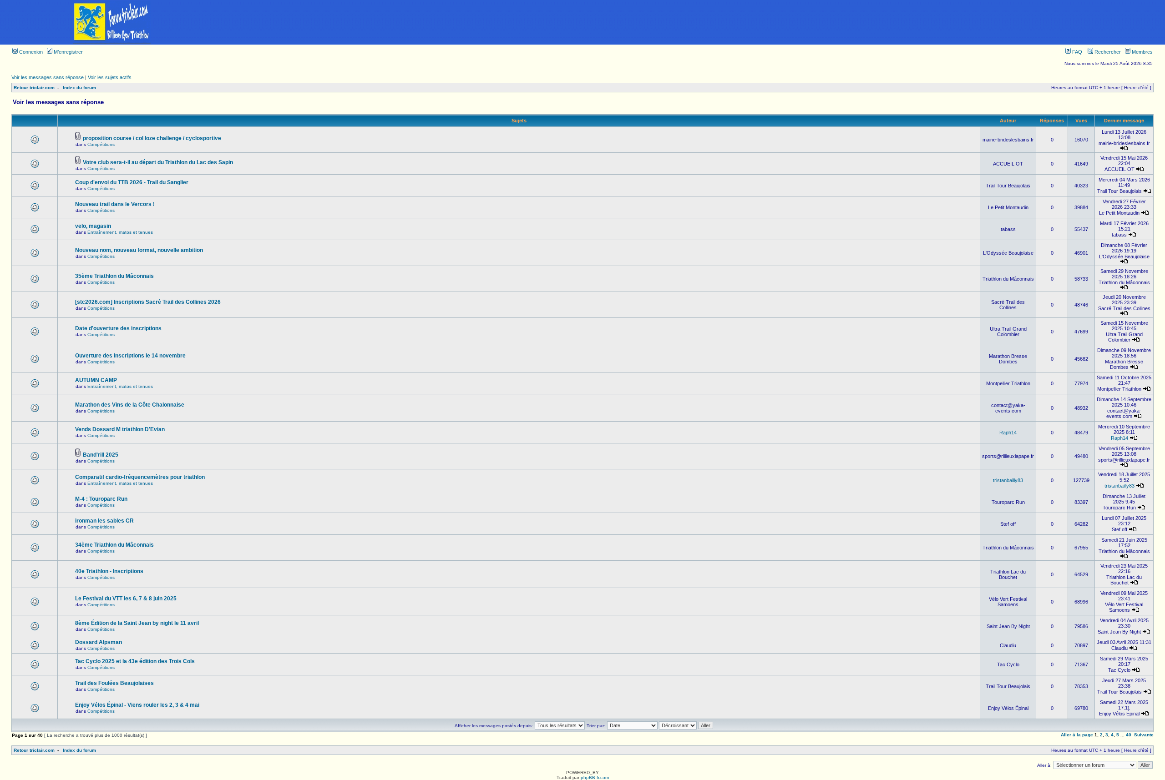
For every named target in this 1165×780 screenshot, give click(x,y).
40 (1128, 734)
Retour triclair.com (34, 87)
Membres (1141, 52)
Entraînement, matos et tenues (120, 232)
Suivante (1144, 734)
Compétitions (101, 144)
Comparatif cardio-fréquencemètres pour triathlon (140, 477)
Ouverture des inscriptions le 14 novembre (130, 355)
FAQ (1076, 52)
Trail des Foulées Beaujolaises (114, 683)
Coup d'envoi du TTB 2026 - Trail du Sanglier (131, 182)
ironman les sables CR (104, 521)
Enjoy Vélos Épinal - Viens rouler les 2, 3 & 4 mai (137, 705)
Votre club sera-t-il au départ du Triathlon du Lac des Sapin (158, 162)
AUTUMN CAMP (96, 380)
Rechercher (1107, 52)
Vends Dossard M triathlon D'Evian (120, 429)
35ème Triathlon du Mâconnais (114, 276)
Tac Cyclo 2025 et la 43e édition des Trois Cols (135, 661)
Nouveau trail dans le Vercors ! (115, 204)
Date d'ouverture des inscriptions (118, 328)
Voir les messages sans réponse (47, 77)
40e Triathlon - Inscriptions (109, 571)
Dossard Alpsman (98, 642)
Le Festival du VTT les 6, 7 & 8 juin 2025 (126, 598)
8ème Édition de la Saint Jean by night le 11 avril (137, 623)
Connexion (30, 52)
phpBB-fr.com (595, 777)
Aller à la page (1077, 734)
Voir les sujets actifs (110, 77)
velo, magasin (93, 226)
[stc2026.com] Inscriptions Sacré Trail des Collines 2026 (148, 302)
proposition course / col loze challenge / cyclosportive (152, 138)
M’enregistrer (67, 52)
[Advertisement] (694, 22)
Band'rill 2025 (100, 455)
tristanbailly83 (1008, 480)
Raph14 (1008, 432)
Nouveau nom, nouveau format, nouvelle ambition (139, 250)
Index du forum (79, 87)
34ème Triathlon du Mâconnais (114, 545)
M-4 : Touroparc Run (101, 499)
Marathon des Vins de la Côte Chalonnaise (129, 405)
